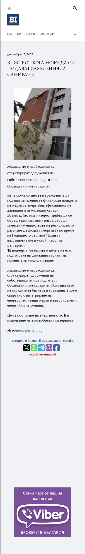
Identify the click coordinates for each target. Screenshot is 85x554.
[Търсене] (75, 7)
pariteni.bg (34, 330)
